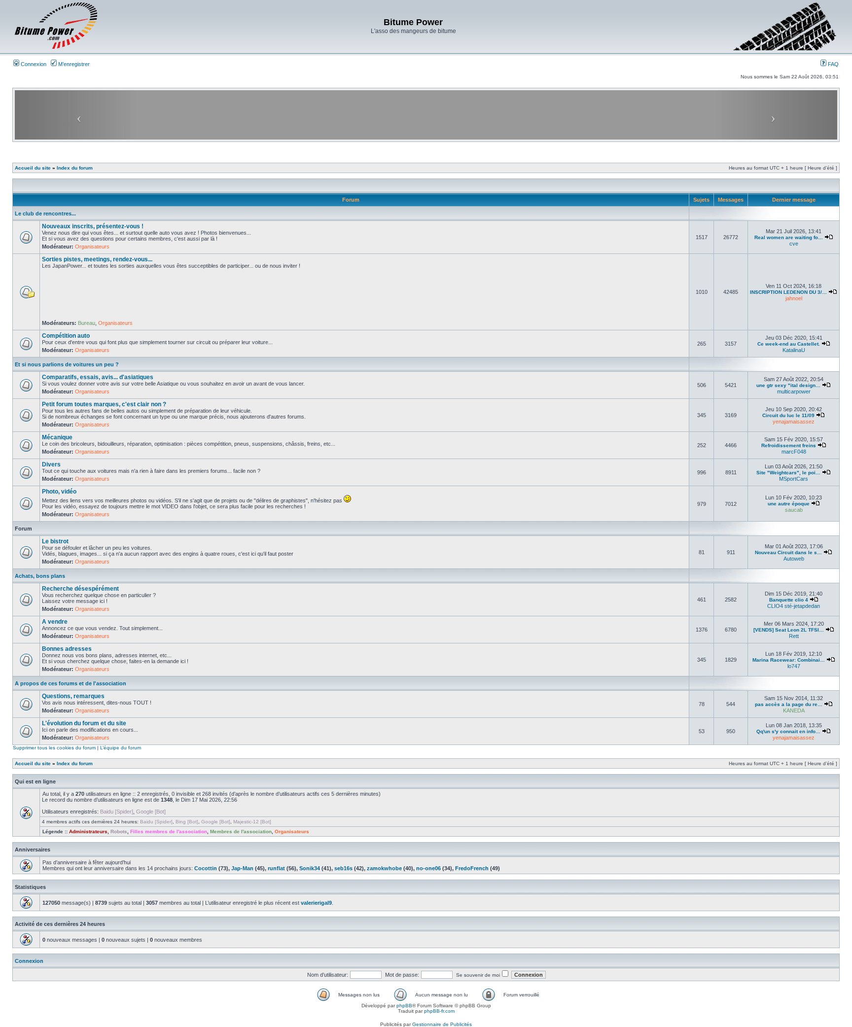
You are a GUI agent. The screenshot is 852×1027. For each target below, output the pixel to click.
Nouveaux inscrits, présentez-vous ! (92, 226)
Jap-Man (242, 868)
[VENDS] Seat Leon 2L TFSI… (788, 630)
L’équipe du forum (120, 747)
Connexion (32, 64)
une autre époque (789, 503)
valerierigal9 (316, 903)
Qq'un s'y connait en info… (788, 731)
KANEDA (794, 710)
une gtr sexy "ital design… (788, 385)
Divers (51, 464)
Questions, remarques (73, 696)
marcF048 (793, 452)
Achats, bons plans (40, 576)
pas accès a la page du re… (788, 704)
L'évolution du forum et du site (84, 723)
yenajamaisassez (794, 422)
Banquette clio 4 (788, 599)
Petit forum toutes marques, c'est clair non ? (104, 404)
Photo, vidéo (59, 491)
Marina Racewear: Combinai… (788, 660)
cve (793, 244)
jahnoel (793, 298)
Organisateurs (92, 246)
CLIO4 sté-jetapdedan (793, 606)
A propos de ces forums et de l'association (70, 683)
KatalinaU (793, 350)
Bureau (86, 323)
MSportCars (793, 479)
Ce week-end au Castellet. (788, 344)
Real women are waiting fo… (788, 237)
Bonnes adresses (67, 648)
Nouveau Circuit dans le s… (788, 552)
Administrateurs (88, 831)
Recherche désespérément (80, 588)
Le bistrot (55, 541)
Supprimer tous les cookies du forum (54, 747)
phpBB (404, 1005)
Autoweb (793, 559)
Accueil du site (33, 168)
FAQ (832, 64)
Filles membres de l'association (168, 831)
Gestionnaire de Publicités (442, 1024)
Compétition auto (66, 335)
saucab (794, 510)
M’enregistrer (73, 64)
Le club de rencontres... (45, 213)
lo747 (793, 666)
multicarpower (794, 391)
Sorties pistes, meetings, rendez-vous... (97, 259)
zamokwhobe (384, 868)
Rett (794, 636)
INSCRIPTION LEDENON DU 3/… (788, 292)
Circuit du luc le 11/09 (788, 415)
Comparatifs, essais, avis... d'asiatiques (97, 377)
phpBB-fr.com (439, 1011)
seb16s (343, 868)
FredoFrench (472, 868)
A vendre (55, 621)
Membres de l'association (241, 831)
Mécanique (57, 437)
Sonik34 (309, 868)
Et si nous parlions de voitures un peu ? (67, 364)
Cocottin (205, 868)
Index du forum (75, 168)
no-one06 (428, 868)
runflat (276, 868)
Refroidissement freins (788, 445)
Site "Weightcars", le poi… (788, 472)
